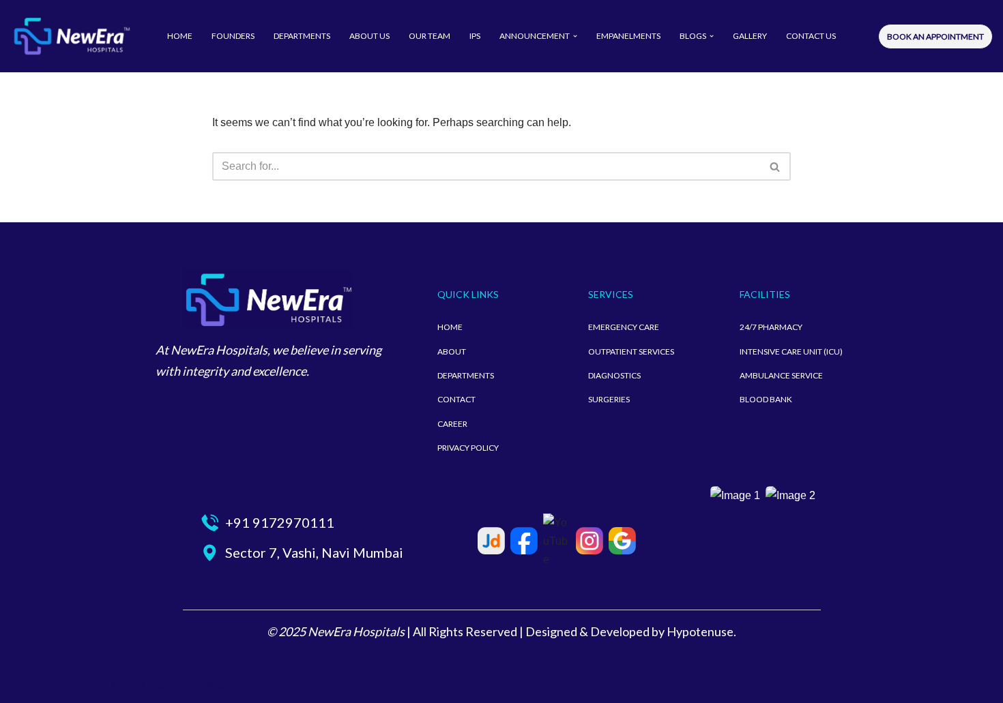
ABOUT (451, 351)
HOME (179, 36)
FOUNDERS (233, 36)
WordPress (234, 685)
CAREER (452, 424)
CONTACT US (811, 36)
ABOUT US (369, 36)
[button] (575, 36)
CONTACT (456, 399)
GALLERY (750, 36)
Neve (126, 685)
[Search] (775, 166)
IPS (474, 36)
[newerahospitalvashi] (71, 36)
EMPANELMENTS (628, 36)
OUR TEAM (429, 36)
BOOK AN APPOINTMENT (935, 36)
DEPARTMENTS (302, 36)
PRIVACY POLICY (468, 448)
